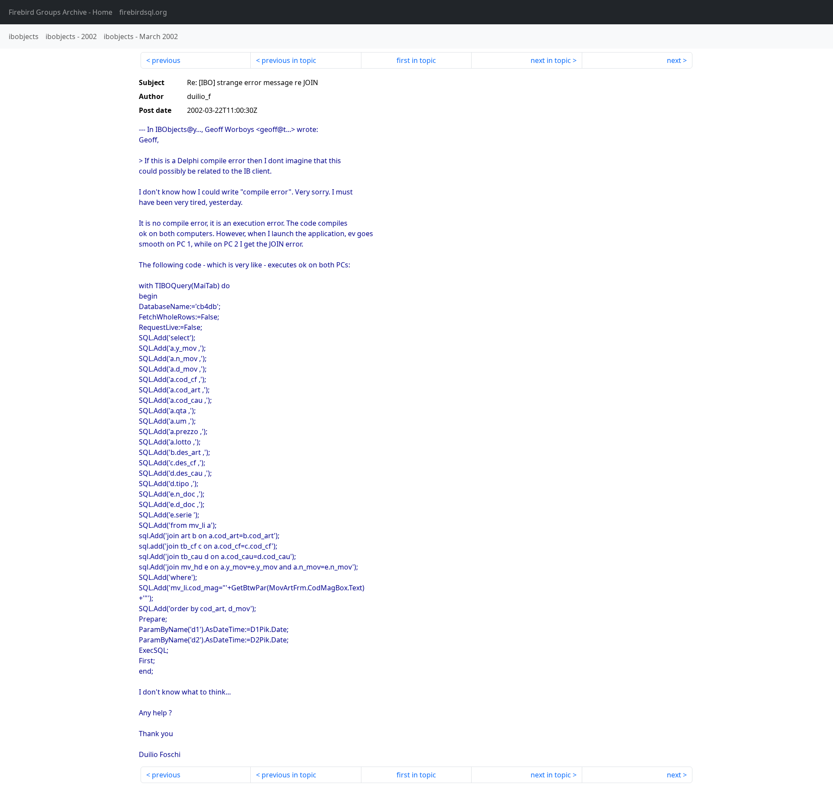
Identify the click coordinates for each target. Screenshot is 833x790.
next (674, 60)
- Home (60, 12)
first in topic (416, 60)
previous (166, 60)
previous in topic (289, 60)
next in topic (551, 60)
